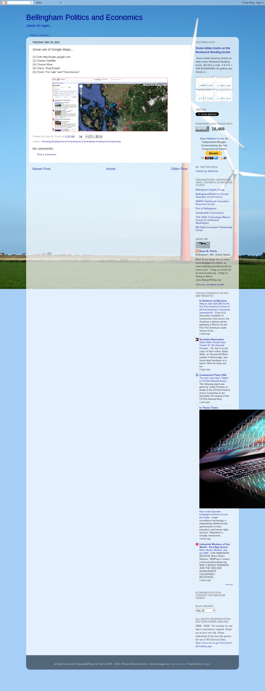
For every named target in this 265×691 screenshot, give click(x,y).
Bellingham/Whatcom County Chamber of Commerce (212, 195)
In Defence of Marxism (213, 300)
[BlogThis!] (90, 136)
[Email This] (87, 136)
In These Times (208, 407)
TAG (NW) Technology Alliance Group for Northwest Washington (213, 220)
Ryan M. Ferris (208, 251)
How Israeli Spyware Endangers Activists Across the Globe (213, 514)
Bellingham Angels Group (210, 189)
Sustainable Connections (210, 212)
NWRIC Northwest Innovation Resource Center (212, 203)
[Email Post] (80, 136)
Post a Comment (46, 154)
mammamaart (178, 664)
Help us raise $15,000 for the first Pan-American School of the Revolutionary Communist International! (214, 308)
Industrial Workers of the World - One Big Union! (214, 546)
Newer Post (41, 169)
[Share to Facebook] (97, 136)
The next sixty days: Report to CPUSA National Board (213, 379)
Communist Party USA (212, 375)
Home (111, 169)
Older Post (179, 169)
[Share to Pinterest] (101, 136)
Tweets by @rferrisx (207, 171)
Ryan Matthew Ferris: (212, 138)
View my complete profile (210, 284)
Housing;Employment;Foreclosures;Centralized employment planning (81, 141)
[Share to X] (94, 136)
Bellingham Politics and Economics (84, 17)
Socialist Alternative (211, 339)
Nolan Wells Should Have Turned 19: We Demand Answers (212, 345)
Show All (229, 585)
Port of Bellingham (206, 208)
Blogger (206, 664)
